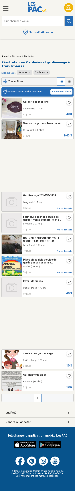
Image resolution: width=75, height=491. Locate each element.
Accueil (5, 56)
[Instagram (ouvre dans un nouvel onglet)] (43, 465)
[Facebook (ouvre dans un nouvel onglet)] (20, 465)
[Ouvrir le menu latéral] (5, 8)
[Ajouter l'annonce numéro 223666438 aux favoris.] (67, 196)
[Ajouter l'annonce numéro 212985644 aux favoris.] (67, 354)
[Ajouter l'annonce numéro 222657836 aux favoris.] (67, 282)
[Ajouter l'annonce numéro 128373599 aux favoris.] (67, 239)
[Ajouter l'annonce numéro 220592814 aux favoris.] (67, 260)
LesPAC (37, 413)
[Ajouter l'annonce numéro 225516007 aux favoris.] (67, 218)
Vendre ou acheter (37, 422)
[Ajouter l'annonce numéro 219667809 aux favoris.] (67, 103)
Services (16, 56)
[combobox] (33, 21)
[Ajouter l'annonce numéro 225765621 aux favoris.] (67, 124)
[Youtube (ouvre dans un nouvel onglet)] (55, 465)
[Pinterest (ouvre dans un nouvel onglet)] (32, 465)
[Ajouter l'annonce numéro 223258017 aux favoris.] (67, 376)
